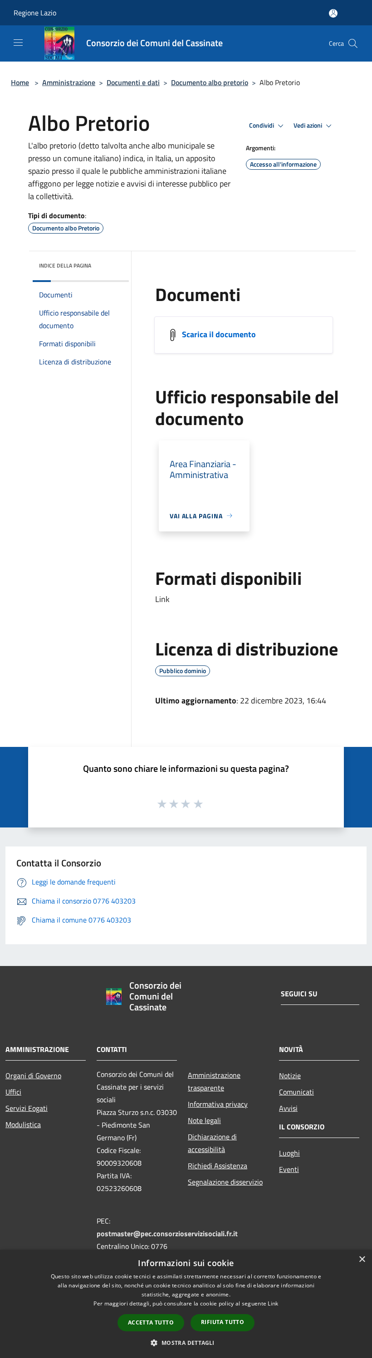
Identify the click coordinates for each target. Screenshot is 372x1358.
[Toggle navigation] (18, 42)
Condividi (262, 125)
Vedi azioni (308, 125)
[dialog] (186, 1304)
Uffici (13, 1091)
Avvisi (288, 1108)
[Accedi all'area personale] (333, 13)
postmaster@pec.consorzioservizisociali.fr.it (167, 1233)
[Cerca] (353, 43)
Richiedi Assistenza (217, 1165)
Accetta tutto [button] (151, 1322)
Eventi (289, 1169)
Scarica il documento (219, 334)
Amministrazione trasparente (214, 1081)
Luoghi (289, 1153)
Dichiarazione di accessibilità (212, 1143)
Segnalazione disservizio (225, 1181)
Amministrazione (68, 82)
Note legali (204, 1120)
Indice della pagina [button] (65, 265)
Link (273, 1303)
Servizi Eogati (26, 1108)
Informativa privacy (218, 1104)
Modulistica (23, 1124)
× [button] (361, 1259)
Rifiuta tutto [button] (222, 1322)
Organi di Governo (33, 1075)
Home (20, 82)
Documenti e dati (133, 82)
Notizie (290, 1075)
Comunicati (296, 1091)
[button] (185, 1342)
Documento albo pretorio (209, 82)
